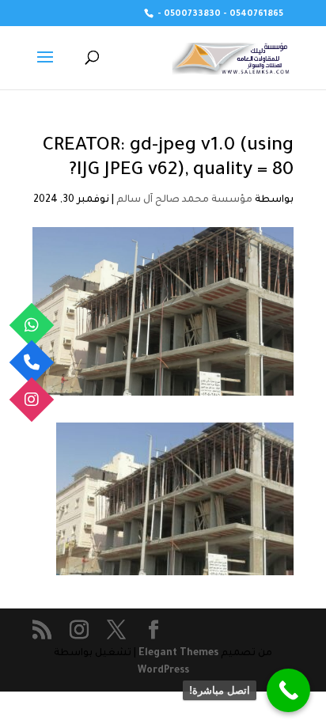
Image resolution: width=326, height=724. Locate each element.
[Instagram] (32, 399)
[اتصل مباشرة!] (288, 690)
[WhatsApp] (32, 324)
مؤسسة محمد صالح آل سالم (184, 200)
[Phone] (32, 362)
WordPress (163, 671)
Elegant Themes (178, 653)
